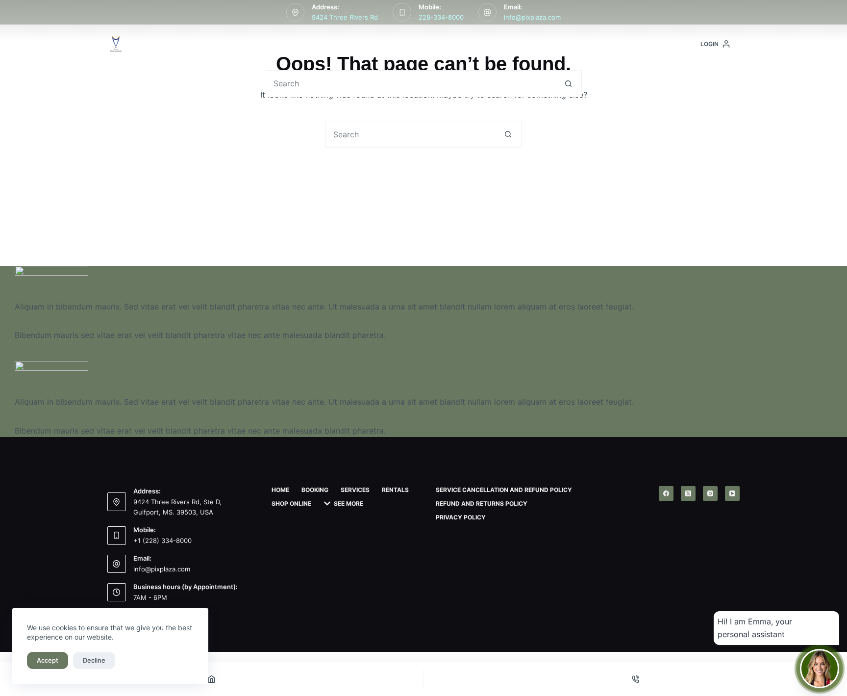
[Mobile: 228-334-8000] (402, 12)
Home (261, 44)
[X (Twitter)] (688, 493)
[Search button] (568, 84)
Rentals (429, 44)
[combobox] (410, 83)
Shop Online (490, 44)
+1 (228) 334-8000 (162, 540)
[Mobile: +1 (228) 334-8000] (116, 535)
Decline (94, 660)
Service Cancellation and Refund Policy (504, 489)
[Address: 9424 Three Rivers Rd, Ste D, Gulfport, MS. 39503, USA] (116, 501)
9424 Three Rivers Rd (345, 17)
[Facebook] (666, 493)
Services (365, 44)
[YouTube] (732, 493)
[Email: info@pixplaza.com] (487, 12)
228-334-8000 (441, 17)
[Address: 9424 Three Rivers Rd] (295, 12)
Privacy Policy (461, 517)
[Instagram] (710, 493)
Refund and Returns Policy (481, 503)
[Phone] (635, 679)
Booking (310, 44)
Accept (47, 660)
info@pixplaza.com (532, 17)
